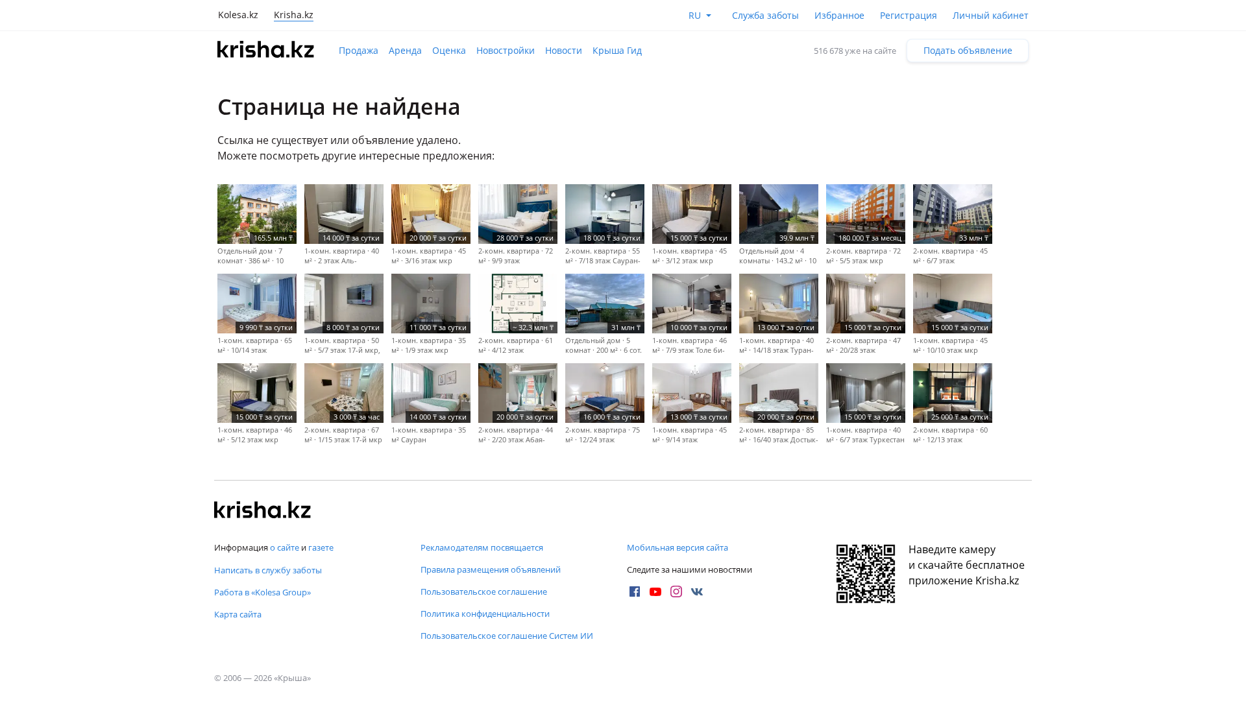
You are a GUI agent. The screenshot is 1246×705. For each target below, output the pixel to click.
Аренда (405, 50)
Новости (563, 50)
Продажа (358, 50)
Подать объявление (967, 50)
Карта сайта (238, 614)
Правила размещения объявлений (491, 569)
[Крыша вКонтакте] (697, 591)
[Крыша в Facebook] (634, 591)
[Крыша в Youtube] (655, 591)
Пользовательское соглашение (484, 591)
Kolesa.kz (238, 14)
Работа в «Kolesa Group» (262, 592)
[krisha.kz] (263, 511)
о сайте (284, 547)
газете (321, 547)
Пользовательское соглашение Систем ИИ (507, 635)
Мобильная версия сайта (677, 547)
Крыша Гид (617, 50)
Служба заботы (765, 15)
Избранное (839, 15)
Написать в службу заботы (268, 570)
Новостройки (505, 50)
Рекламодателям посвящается (482, 547)
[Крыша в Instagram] (676, 591)
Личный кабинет (991, 15)
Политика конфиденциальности (485, 613)
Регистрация (908, 15)
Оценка (449, 50)
